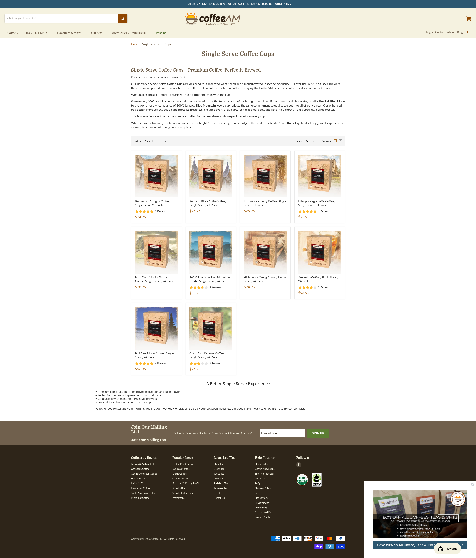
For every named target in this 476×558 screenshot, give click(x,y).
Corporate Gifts (263, 512)
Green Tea (219, 468)
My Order (260, 478)
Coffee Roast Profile (183, 463)
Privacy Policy (262, 502)
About (451, 32)
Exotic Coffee (179, 473)
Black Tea (218, 463)
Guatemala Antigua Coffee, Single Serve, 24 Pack (152, 203)
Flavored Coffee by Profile (186, 483)
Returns (259, 493)
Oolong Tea (219, 478)
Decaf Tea (219, 493)
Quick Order (261, 463)
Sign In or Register (264, 473)
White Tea (219, 473)
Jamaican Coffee (181, 468)
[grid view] (335, 141)
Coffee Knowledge (265, 468)
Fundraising (261, 507)
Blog (460, 32)
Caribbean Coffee (140, 468)
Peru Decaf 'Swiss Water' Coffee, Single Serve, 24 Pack (154, 279)
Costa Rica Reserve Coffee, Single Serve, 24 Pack (206, 355)
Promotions (178, 497)
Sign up (318, 433)
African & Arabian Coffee (144, 463)
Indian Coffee (138, 483)
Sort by (137, 141)
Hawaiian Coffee (139, 478)
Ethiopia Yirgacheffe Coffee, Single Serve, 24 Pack (316, 203)
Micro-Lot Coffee (140, 497)
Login (429, 32)
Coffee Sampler (180, 478)
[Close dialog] (473, 484)
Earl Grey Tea (221, 483)
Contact (440, 32)
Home (134, 44)
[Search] (122, 18)
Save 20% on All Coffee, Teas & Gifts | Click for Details (420, 545)
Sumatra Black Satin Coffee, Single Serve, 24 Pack (207, 203)
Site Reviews (261, 497)
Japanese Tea (220, 488)
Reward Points (262, 517)
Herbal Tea (219, 497)
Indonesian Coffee (140, 488)
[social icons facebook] (467, 32)
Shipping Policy (263, 488)
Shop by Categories (182, 493)
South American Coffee (143, 493)
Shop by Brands (180, 488)
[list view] (340, 141)
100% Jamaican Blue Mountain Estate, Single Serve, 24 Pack (209, 279)
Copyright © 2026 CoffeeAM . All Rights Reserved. (158, 539)
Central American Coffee (144, 473)
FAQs (258, 483)
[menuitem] (10, 32)
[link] (420, 514)
